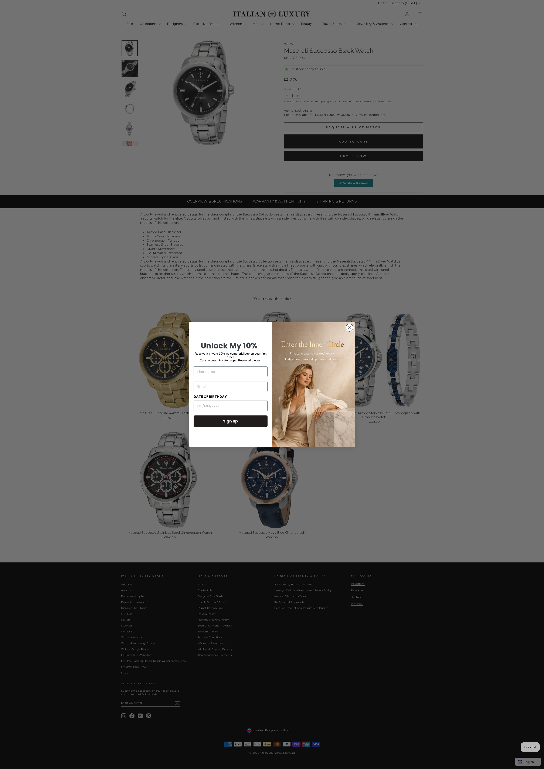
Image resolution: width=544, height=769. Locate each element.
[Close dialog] (349, 327)
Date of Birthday (210, 396)
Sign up (230, 421)
